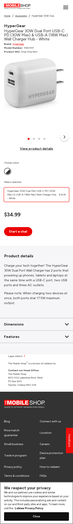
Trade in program (15, 455)
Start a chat (18, 231)
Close (36, 516)
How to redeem (50, 467)
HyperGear (18, 44)
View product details (36, 149)
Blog (7, 421)
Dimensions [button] (14, 324)
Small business (13, 444)
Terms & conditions (16, 476)
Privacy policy (13, 467)
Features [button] (11, 336)
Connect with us (50, 421)
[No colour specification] (7, 171)
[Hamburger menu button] (65, 7)
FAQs (43, 476)
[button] (64, 137)
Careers (45, 444)
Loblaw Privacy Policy (29, 508)
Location (46, 433)
